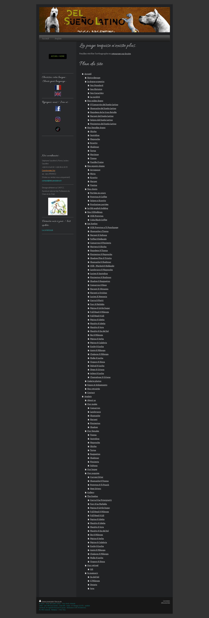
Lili (91, 569)
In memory (92, 573)
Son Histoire (96, 89)
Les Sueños (92, 223)
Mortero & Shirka (98, 246)
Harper (93, 181)
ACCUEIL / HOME (57, 56)
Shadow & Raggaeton (100, 281)
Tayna (93, 150)
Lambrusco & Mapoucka (101, 269)
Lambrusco (95, 411)
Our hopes (92, 469)
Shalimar (94, 147)
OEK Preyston (96, 216)
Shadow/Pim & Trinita (101, 258)
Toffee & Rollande (98, 239)
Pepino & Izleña (97, 519)
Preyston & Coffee (98, 196)
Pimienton (95, 423)
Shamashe (95, 415)
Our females (93, 431)
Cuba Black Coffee (98, 219)
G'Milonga (95, 580)
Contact (91, 392)
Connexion (166, 601)
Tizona (93, 158)
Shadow (94, 427)
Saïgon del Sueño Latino (101, 120)
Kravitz (93, 143)
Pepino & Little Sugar (100, 507)
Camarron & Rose (98, 285)
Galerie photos (94, 381)
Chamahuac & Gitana (100, 377)
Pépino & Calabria (98, 342)
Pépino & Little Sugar (100, 308)
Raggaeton (95, 454)
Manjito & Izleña (97, 323)
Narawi (93, 419)
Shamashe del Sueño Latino (103, 108)
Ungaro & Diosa (97, 362)
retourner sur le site (121, 53)
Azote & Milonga (97, 350)
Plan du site (58, 601)
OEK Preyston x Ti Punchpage (104, 227)
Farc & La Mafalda (98, 504)
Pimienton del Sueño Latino (103, 123)
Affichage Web (165, 603)
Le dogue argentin (95, 81)
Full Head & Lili (97, 315)
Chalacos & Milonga (99, 354)
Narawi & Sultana (98, 235)
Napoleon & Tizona (99, 250)
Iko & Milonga (96, 335)
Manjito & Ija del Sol (99, 331)
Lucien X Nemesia (98, 296)
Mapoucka (95, 139)
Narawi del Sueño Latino (101, 116)
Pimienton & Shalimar (100, 277)
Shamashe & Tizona (99, 481)
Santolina (94, 135)
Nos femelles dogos (96, 127)
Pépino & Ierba (97, 339)
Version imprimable (48, 601)
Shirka (93, 131)
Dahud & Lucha (97, 365)
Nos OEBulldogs (95, 212)
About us (91, 400)
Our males (92, 404)
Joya (92, 588)
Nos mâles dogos (95, 100)
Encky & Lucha (97, 346)
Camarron (95, 408)
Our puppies (93, 473)
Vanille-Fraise (97, 162)
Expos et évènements (97, 385)
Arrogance (95, 170)
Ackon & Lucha (97, 373)
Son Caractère (97, 93)
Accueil (87, 74)
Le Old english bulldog (97, 208)
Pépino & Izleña (97, 319)
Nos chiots (92, 189)
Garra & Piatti (97, 300)
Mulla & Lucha (96, 358)
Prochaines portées (99, 204)
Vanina (93, 185)
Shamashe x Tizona (99, 231)
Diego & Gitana (97, 369)
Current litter (96, 477)
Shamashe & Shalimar (100, 262)
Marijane (94, 154)
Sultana (94, 465)
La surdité (95, 97)
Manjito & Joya (97, 327)
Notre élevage (93, 77)
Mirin (93, 173)
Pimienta (94, 461)
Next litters (95, 488)
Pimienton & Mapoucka (101, 254)
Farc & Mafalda (97, 304)
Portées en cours (98, 193)
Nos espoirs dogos (96, 166)
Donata (93, 584)
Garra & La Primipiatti (101, 500)
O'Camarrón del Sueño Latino (104, 104)
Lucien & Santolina (99, 273)
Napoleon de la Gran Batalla (103, 112)
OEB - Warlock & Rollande (102, 266)
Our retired (92, 565)
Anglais (88, 396)
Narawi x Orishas (98, 292)
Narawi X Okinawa (99, 289)
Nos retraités (93, 388)
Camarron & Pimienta (100, 243)
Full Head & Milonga (99, 312)
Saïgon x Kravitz (98, 200)
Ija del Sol (94, 577)
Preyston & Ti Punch (99, 484)
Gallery (90, 492)
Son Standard (96, 85)
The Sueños (92, 496)
